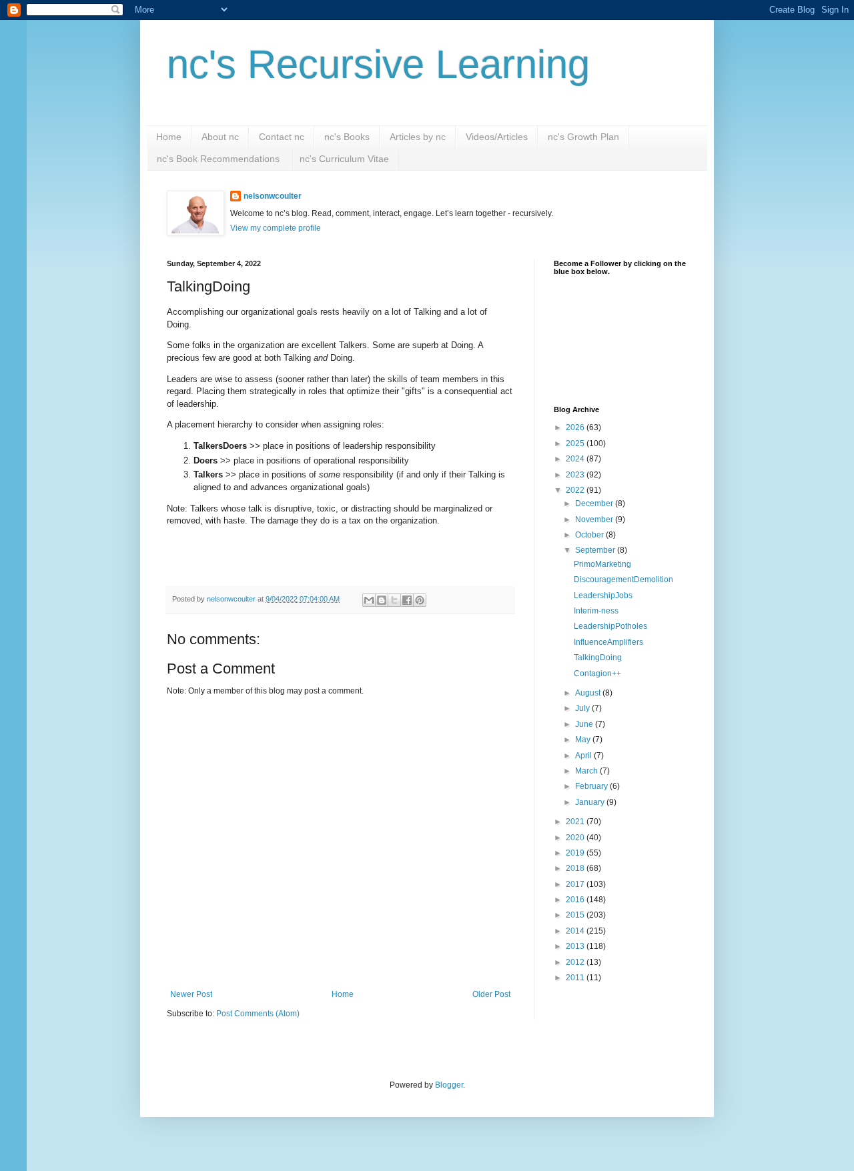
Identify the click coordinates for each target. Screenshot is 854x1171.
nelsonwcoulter (273, 196)
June (585, 724)
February (592, 786)
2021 (576, 821)
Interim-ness (596, 611)
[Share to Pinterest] (419, 600)
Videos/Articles (497, 136)
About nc (220, 136)
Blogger (449, 1085)
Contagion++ (597, 673)
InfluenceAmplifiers (608, 642)
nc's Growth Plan (583, 136)
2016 (576, 899)
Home (168, 136)
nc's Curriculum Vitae (344, 158)
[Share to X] (394, 600)
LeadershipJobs (603, 595)
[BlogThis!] (381, 600)
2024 (576, 458)
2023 (576, 474)
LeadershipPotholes (610, 626)
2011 (576, 977)
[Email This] (369, 600)
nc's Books (347, 136)
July (583, 708)
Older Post (491, 994)
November (595, 519)
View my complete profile (275, 228)
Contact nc (281, 136)
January (590, 802)
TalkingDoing (598, 657)
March (587, 771)
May (583, 739)
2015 (576, 915)
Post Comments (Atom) (258, 1013)
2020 (576, 837)
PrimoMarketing (602, 564)
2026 (576, 427)
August (588, 693)
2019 (576, 853)
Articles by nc (418, 136)
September (596, 550)
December (595, 503)
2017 (576, 884)
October (590, 534)
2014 (576, 931)
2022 (576, 490)
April (584, 755)
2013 (576, 946)
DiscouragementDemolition (623, 579)
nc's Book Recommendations (218, 158)
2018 (576, 868)
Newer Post (191, 994)
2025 (576, 443)
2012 (576, 962)
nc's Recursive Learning (378, 64)
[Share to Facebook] (407, 600)
